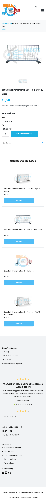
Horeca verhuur (10, 459)
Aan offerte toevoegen (24, 134)
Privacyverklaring (13, 497)
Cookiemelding (26, 497)
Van (3, 117)
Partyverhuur (9, 463)
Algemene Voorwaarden (34, 492)
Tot (3, 125)
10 (31, 404)
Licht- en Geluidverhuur (13, 455)
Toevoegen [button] (18, 200)
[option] (23, 55)
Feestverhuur (9, 451)
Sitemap (35, 497)
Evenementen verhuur (12, 447)
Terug (4, 29)
